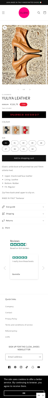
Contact (8, 312)
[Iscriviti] (40, 357)
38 (41, 143)
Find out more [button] (35, 386)
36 (15, 149)
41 (15, 143)
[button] (3, 13)
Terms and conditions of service (19, 325)
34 (32, 149)
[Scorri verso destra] (30, 89)
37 (6, 149)
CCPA (7, 337)
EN (39, 395)
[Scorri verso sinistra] (18, 89)
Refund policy (11, 331)
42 (6, 143)
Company (9, 306)
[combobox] (40, 395)
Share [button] (7, 228)
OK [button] (24, 393)
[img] (25, 244)
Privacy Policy (11, 319)
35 (24, 149)
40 (23, 143)
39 (32, 143)
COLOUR (6, 122)
